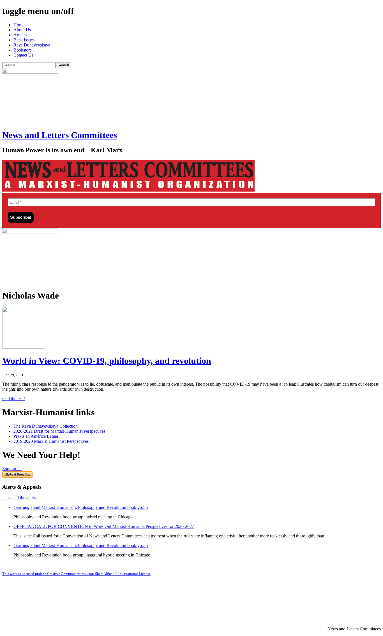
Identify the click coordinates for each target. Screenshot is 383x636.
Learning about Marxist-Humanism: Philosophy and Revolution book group (80, 507)
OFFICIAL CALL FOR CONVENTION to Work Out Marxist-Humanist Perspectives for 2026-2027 (103, 526)
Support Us (12, 468)
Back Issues (23, 40)
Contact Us (23, 55)
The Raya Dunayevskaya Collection (45, 426)
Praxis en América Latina (35, 436)
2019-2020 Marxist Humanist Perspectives (51, 441)
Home (18, 24)
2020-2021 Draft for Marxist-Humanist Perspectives (59, 431)
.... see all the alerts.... (21, 497)
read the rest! (13, 398)
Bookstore (22, 50)
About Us (22, 29)
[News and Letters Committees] (128, 190)
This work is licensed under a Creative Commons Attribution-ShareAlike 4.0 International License (76, 574)
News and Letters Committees (59, 135)
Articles (20, 34)
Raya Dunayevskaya (31, 45)
